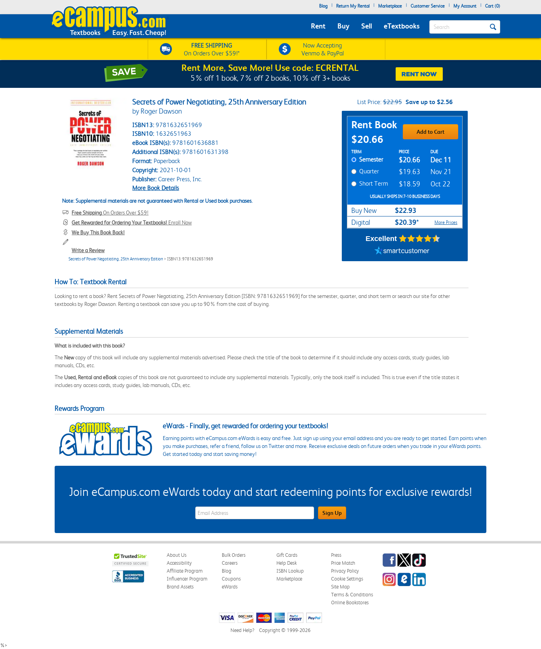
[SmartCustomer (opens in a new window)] (402, 251)
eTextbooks (401, 26)
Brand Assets (180, 587)
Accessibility (179, 563)
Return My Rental (353, 6)
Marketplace (390, 6)
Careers (230, 563)
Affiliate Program (185, 571)
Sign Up (332, 513)
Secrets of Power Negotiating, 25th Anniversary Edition (116, 259)
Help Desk (286, 563)
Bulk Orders (234, 555)
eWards (230, 587)
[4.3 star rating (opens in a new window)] (419, 239)
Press (336, 555)
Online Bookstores (350, 602)
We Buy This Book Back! (98, 232)
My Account (464, 6)
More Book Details (155, 188)
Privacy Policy (345, 571)
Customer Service (428, 6)
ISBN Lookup (290, 571)
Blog (323, 6)
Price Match (343, 563)
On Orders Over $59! (110, 212)
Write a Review (88, 250)
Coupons (231, 579)
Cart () (492, 6)
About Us (177, 555)
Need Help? (242, 630)
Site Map (340, 587)
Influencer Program (187, 579)
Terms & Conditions (352, 595)
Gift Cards (286, 555)
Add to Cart (430, 132)
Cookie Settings (347, 579)
